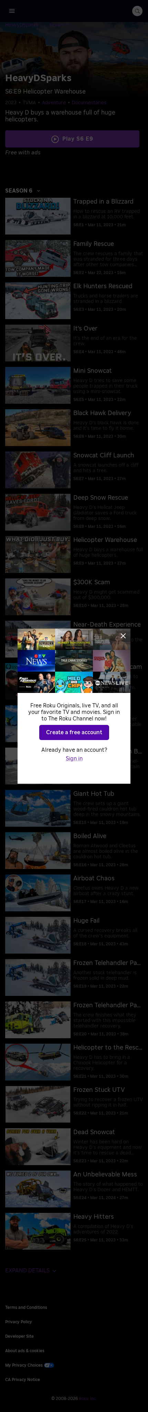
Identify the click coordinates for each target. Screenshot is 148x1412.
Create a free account (74, 732)
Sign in (74, 758)
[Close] (123, 635)
